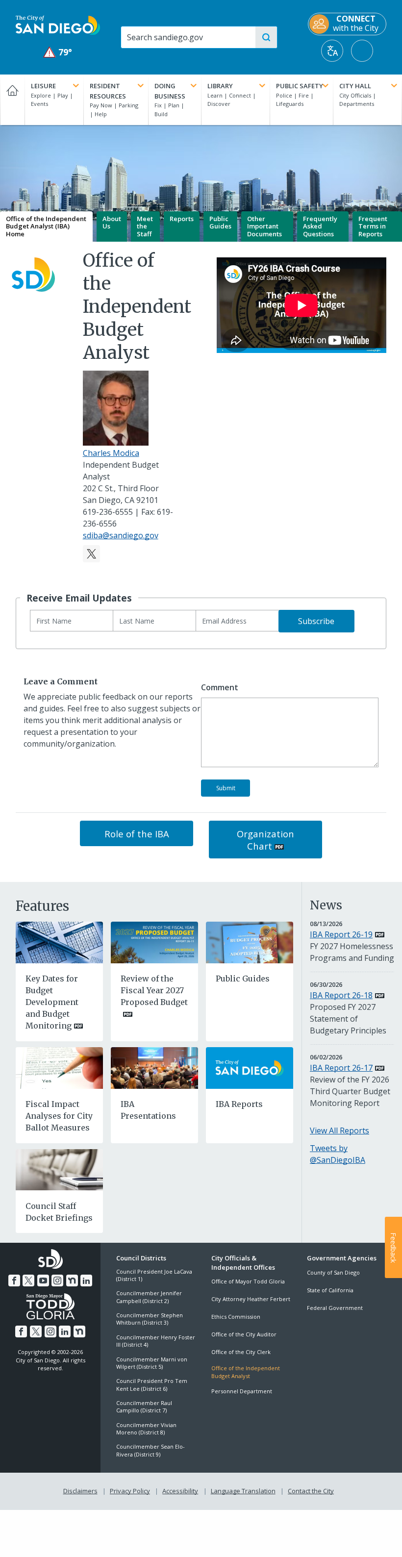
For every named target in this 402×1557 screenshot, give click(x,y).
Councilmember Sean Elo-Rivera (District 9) (150, 1450)
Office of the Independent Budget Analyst (245, 1371)
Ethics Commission (235, 1316)
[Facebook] (14, 1280)
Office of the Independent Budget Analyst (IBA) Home (46, 226)
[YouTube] (43, 1280)
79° (58, 52)
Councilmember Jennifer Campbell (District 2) (149, 1296)
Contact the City (311, 1490)
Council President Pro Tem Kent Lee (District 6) (151, 1384)
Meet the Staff (145, 226)
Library (220, 85)
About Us (111, 222)
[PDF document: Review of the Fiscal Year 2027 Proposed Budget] (154, 941)
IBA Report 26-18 (341, 995)
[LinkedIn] (86, 1280)
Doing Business (169, 90)
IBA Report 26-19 (341, 934)
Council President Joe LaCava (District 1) (154, 1275)
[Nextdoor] (72, 1280)
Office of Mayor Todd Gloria (248, 1281)
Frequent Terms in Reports (372, 226)
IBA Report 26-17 (341, 1067)
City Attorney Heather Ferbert (250, 1299)
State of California (330, 1290)
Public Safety (299, 85)
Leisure (43, 85)
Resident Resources (108, 90)
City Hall (355, 85)
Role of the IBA (136, 834)
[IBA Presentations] (154, 1067)
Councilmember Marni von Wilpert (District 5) (151, 1363)
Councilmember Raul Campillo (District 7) (144, 1406)
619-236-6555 (108, 511)
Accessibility (180, 1490)
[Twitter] (91, 553)
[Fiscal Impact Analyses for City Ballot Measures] (59, 1067)
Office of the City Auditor (243, 1334)
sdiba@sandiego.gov (120, 535)
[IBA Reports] (249, 1067)
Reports (182, 218)
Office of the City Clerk (241, 1352)
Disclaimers (80, 1490)
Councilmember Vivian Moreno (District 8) (146, 1428)
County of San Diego (333, 1272)
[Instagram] (57, 1280)
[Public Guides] (249, 941)
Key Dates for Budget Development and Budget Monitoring (51, 1002)
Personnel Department (241, 1391)
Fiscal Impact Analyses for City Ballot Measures (59, 1115)
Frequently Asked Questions (320, 226)
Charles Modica (111, 453)
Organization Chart (265, 840)
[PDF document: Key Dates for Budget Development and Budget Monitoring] (59, 941)
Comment (219, 687)
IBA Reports (239, 1104)
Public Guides (220, 222)
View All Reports (339, 1130)
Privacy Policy (130, 1490)
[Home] (12, 100)
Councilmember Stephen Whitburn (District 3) (149, 1318)
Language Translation (243, 1490)
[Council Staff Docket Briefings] (59, 1168)
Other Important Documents (264, 226)
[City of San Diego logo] (58, 24)
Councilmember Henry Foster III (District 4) (155, 1340)
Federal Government (335, 1307)
